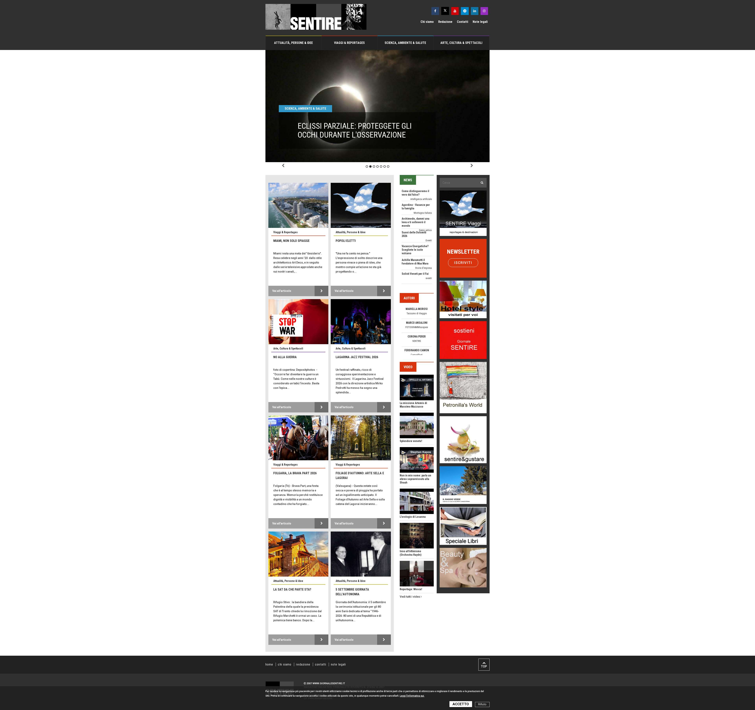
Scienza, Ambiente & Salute (405, 43)
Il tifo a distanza (411, 273)
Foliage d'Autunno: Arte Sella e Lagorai (360, 475)
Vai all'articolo (281, 290)
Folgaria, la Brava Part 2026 (295, 473)
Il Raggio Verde (416, 342)
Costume (427, 268)
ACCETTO (461, 704)
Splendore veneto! (411, 441)
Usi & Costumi (424, 278)
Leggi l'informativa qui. (412, 695)
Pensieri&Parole (417, 332)
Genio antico (425, 189)
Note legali (480, 22)
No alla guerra (285, 357)
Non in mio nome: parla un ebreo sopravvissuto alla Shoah (415, 479)
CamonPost (417, 314)
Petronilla (416, 351)
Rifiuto (482, 704)
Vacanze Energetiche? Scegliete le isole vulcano (415, 208)
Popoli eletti (346, 241)
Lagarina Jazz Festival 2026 (357, 357)
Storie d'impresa (423, 226)
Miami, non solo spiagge (291, 241)
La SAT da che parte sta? (292, 589)
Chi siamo (427, 22)
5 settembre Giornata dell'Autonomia (352, 592)
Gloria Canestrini (417, 337)
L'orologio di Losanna (413, 516)
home (269, 664)
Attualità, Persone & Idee (293, 43)
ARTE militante (424, 254)
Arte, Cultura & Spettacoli (461, 43)
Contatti (462, 22)
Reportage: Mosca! (411, 589)
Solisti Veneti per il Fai (415, 232)
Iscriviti (463, 263)
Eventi (429, 199)
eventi (429, 237)
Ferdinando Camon (416, 310)
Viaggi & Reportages (349, 43)
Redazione (445, 22)
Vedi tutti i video (410, 596)
